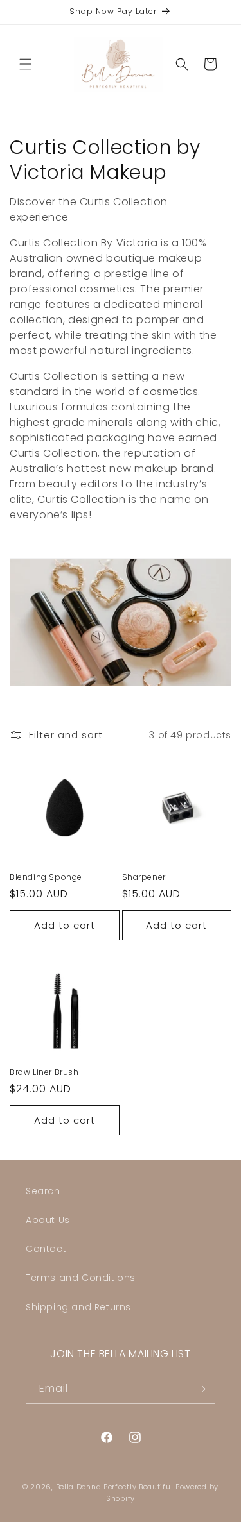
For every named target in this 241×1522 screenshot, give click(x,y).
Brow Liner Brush (44, 1072)
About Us (48, 1219)
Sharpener (144, 877)
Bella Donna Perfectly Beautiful (115, 1487)
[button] (26, 64)
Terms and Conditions (81, 1277)
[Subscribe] (200, 1389)
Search (43, 1191)
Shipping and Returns (78, 1307)
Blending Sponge (46, 877)
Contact (46, 1248)
